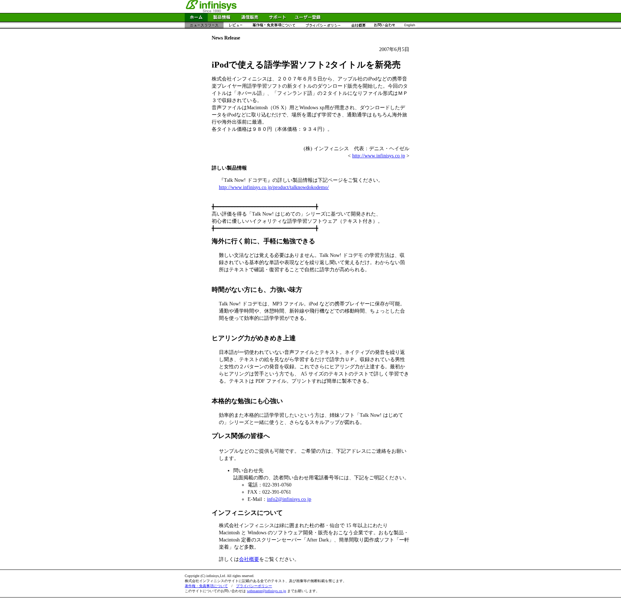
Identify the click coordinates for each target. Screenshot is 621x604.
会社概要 (249, 559)
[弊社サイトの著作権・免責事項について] (273, 27)
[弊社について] (358, 27)
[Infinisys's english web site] (409, 27)
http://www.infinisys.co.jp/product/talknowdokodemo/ (274, 187)
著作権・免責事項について (206, 586)
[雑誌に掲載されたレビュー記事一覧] (235, 27)
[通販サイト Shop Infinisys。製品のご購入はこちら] (250, 20)
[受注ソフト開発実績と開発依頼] (385, 27)
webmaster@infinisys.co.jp (266, 591)
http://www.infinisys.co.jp (378, 155)
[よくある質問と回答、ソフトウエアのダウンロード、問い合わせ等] (277, 20)
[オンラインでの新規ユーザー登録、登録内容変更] (307, 20)
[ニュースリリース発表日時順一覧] (204, 27)
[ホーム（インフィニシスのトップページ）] (196, 20)
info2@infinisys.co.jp (289, 499)
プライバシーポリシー (254, 586)
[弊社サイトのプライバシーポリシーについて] (323, 27)
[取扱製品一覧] (222, 20)
